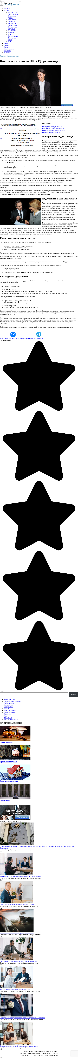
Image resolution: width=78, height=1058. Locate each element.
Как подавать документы (51, 132)
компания (12, 338)
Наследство (12, 23)
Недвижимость (9, 712)
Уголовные (12, 38)
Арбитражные (13, 14)
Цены (6, 43)
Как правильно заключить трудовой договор (15, 989)
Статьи (6, 45)
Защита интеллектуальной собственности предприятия (19, 1046)
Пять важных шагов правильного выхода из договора (18, 961)
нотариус (30, 338)
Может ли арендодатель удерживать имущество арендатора (20, 876)
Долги (10, 18)
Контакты (7, 52)
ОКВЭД (37, 338)
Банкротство (12, 19)
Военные (11, 32)
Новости (7, 47)
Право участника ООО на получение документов (17, 904)
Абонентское (12, 25)
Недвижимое (12, 16)
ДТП (9, 34)
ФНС (42, 338)
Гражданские (12, 12)
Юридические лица (11, 719)
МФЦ (18, 338)
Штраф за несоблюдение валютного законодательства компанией (22, 1018)
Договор (7, 708)
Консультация (9, 49)
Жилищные (12, 30)
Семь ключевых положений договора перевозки (17, 933)
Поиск (2, 691)
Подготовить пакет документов (53, 128)
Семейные (11, 21)
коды (6, 338)
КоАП (10, 40)
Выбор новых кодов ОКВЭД (52, 127)
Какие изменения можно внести (53, 130)
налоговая (23, 338)
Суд (5, 716)
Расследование (13, 36)
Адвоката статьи (67, 105)
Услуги (6, 10)
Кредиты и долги (10, 710)
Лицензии (7, 51)
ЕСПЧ (10, 41)
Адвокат (7, 8)
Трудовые (11, 29)
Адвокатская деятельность (13, 701)
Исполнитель (12, 27)
